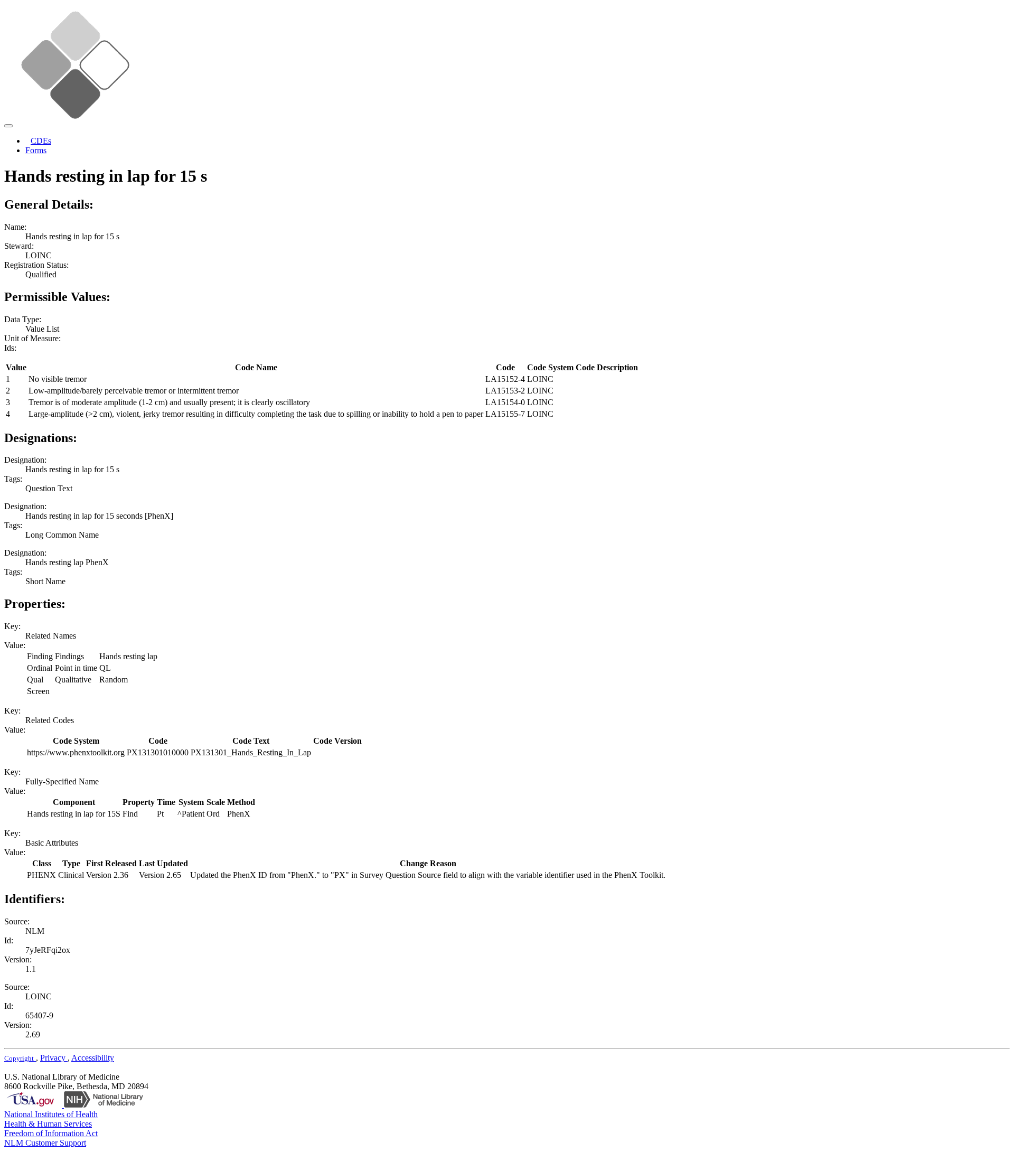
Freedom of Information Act (51, 1133)
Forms (35, 150)
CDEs (41, 140)
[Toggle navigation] (8, 125)
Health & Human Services (48, 1123)
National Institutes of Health (51, 1114)
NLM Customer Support (45, 1142)
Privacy (54, 1057)
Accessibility (92, 1057)
